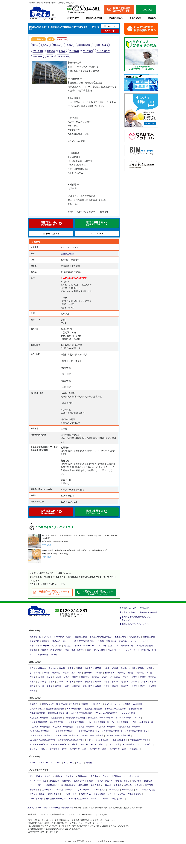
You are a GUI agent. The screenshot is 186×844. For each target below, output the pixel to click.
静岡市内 (85, 677)
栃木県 (132, 668)
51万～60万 (69, 762)
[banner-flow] (141, 54)
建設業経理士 (56, 717)
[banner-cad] (141, 135)
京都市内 (152, 677)
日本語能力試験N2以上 (56, 798)
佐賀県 (50, 39)
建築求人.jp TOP (129, 607)
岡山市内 (125, 681)
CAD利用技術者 (74, 708)
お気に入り (147, 616)
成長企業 (138, 785)
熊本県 (115, 686)
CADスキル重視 (134, 794)
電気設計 (68, 645)
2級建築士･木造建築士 (133, 704)
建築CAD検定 (48, 704)
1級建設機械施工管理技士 (129, 726)
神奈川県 (88, 672)
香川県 (41, 686)
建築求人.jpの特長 (149, 612)
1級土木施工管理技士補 (99, 722)
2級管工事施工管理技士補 (136, 731)
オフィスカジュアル (116, 794)
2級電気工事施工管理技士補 (118, 735)
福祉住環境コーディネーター (100, 717)
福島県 (115, 668)
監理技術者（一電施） (118, 748)
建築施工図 (34, 641)
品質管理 (44, 650)
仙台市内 (88, 668)
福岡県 (67, 686)
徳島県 (32, 686)
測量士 (74, 744)
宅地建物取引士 (135, 708)
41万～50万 (56, 762)
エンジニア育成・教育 (39, 654)
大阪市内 (42, 681)
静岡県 (75, 677)
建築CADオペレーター (62, 641)
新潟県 (131, 672)
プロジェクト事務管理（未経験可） (58, 636)
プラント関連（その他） (124, 645)
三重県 (126, 677)
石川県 (32, 677)
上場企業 (107, 785)
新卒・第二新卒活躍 (64, 789)
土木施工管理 (120, 636)
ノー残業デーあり (131, 776)
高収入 (39, 776)
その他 (54, 654)
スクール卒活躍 (98, 789)
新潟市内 (140, 672)
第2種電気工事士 (120, 739)
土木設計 (145, 641)
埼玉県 (149, 668)
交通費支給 (54, 780)
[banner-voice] (141, 110)
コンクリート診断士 (38, 748)
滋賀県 (134, 677)
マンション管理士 (129, 713)
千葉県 (47, 672)
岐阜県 (67, 677)
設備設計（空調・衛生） (107, 641)
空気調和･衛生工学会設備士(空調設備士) (47, 708)
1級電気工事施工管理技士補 (67, 735)
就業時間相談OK (52, 785)
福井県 (41, 677)
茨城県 (124, 668)
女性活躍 (49, 56)
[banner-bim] (141, 150)
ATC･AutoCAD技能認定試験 (107, 713)
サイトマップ (74, 814)
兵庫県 (60, 681)
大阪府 (32, 681)
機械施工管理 (149, 636)
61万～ (80, 762)
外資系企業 (95, 785)
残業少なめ (86, 794)
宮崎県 (143, 686)
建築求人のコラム (38, 814)
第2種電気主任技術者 (39, 744)
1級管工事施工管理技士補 (88, 731)
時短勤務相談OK (68, 785)
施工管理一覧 (35, 636)
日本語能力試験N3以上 (78, 798)
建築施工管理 (62, 39)
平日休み (94, 776)
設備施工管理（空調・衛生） (101, 636)
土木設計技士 (113, 744)
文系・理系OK (48, 789)
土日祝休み (69, 45)
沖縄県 (32, 690)
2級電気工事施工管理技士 (92, 735)
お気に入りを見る (96, 233)
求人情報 (146, 607)
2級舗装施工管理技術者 (63, 726)
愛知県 (105, 677)
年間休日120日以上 (84, 45)
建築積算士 (134, 748)
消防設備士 (97, 704)
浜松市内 (95, 677)
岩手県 (70, 668)
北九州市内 (87, 686)
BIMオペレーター (115, 650)
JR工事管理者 (128, 744)
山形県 (106, 668)
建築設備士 (34, 704)
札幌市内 (42, 668)
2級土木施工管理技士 (121, 722)
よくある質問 (135, 17)
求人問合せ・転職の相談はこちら (131, 618)
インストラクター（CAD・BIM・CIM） (141, 650)
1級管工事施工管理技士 (65, 731)
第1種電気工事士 (103, 739)
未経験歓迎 (34, 789)
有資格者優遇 (37, 56)
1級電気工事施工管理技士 (41, 735)
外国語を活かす (117, 798)
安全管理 (33, 650)
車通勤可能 (66, 780)
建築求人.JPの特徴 (94, 17)
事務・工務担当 (77, 650)
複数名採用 (51, 51)
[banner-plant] (141, 164)
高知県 (58, 686)
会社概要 (88, 814)
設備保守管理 (56, 650)
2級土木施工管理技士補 (143, 722)
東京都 (66, 672)
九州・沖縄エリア (38, 39)
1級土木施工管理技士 (77, 722)
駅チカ (75, 794)
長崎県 (106, 686)
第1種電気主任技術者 (139, 739)
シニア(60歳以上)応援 (145, 789)
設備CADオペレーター (128, 641)
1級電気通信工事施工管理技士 (43, 739)
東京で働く (136, 780)
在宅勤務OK (79, 780)
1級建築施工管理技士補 (58, 713)
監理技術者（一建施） (58, 748)
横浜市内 (121, 672)
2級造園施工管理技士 (106, 726)
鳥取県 (98, 681)
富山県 (150, 672)
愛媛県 (49, 686)
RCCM (94, 744)
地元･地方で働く (122, 780)
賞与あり (35, 45)
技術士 (102, 744)
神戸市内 (69, 681)
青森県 (62, 668)
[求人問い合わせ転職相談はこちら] (141, 28)
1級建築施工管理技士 (92, 708)
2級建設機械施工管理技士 (41, 731)
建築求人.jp (32, 807)
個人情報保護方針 (57, 814)
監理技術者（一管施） (98, 748)
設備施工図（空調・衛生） (84, 641)
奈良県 (79, 681)
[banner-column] (141, 82)
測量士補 (84, 744)
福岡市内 (76, 686)
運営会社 (152, 17)
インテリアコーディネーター (128, 717)
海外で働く (149, 780)
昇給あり (46, 45)
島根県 (106, 681)
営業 (89, 650)
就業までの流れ (116, 17)
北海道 (32, 668)
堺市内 (51, 681)
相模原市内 (110, 672)
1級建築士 (85, 704)
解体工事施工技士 (57, 722)
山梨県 (49, 677)
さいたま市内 (35, 672)
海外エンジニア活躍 (99, 798)
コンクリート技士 (144, 744)
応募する (108, 30)
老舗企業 (62, 51)
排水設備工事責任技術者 (81, 713)
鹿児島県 (152, 686)
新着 (31, 776)
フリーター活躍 (82, 789)
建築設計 (46, 641)
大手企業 (117, 785)
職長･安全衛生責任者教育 (67, 704)
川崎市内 (98, 672)
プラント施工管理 (104, 645)
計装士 (90, 739)
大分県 (134, 686)
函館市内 (52, 668)
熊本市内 (125, 686)
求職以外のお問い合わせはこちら (136, 624)
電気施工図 (56, 645)
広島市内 (143, 681)
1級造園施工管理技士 (85, 726)
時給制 (89, 762)
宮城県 (79, 668)
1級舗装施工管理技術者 (40, 726)
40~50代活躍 (88, 51)
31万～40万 (44, 762)
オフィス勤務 (99, 794)
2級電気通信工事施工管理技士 (71, 739)
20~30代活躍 (74, 51)
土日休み (105, 776)
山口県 (153, 681)
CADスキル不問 (63, 56)
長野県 (58, 677)
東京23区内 (76, 672)
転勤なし (91, 780)
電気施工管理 (134, 636)
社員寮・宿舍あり (102, 45)
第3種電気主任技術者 (60, 744)
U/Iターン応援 (38, 51)
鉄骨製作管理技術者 (38, 722)
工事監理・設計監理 (145, 645)
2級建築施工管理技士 (39, 717)
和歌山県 (88, 681)
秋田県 (98, 668)
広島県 (134, 681)
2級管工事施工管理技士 (112, 731)
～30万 (33, 762)
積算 (67, 650)
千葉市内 (56, 672)
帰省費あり (70, 776)
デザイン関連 (99, 650)
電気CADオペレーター (84, 645)
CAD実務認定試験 (37, 713)
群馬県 (141, 668)
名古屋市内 (115, 677)
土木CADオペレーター (39, 645)
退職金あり (57, 45)
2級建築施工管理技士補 (75, 717)
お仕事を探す (73, 17)
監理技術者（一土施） (78, 748)
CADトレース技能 (113, 704)
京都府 (143, 677)
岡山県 (115, 681)
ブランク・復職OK (103, 51)
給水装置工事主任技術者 (115, 708)
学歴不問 (149, 785)
